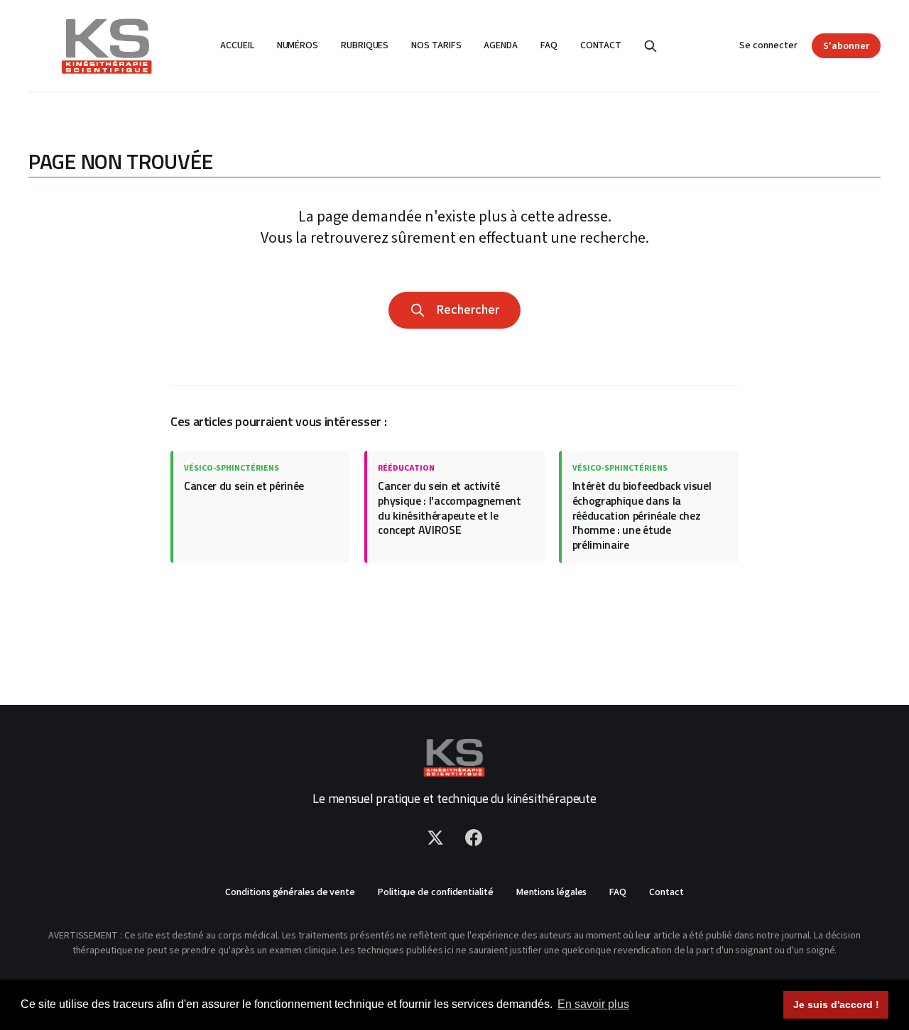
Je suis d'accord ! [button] (836, 1004)
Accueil (237, 45)
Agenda (501, 45)
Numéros (297, 45)
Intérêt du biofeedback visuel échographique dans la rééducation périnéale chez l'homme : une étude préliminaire (642, 515)
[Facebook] (473, 837)
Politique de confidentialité (436, 892)
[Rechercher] (650, 46)
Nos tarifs (436, 45)
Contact (600, 45)
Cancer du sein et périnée (244, 485)
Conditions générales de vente (290, 892)
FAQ (548, 45)
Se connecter (768, 45)
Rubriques (364, 45)
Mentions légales (551, 892)
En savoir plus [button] (593, 1004)
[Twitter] (435, 837)
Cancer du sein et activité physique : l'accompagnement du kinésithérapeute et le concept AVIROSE (449, 507)
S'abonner (846, 46)
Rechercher (464, 310)
